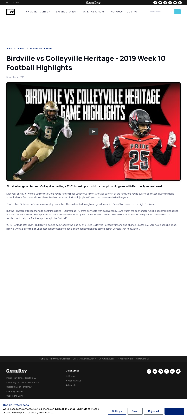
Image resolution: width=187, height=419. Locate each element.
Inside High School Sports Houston (23, 382)
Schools (117, 11)
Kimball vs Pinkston (125, 359)
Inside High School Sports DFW (21, 377)
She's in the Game (15, 395)
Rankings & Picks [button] (94, 11)
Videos (21, 48)
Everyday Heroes (14, 391)
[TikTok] (180, 2)
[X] (160, 2)
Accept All (174, 411)
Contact (133, 11)
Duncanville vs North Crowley (84, 359)
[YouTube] (175, 2)
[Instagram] (170, 2)
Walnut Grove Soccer (107, 359)
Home (9, 48)
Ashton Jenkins (142, 359)
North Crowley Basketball (60, 359)
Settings (117, 411)
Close (135, 411)
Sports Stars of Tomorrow (19, 386)
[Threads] (165, 2)
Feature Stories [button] (65, 11)
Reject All (153, 411)
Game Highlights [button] (37, 11)
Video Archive (74, 380)
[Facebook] (155, 2)
